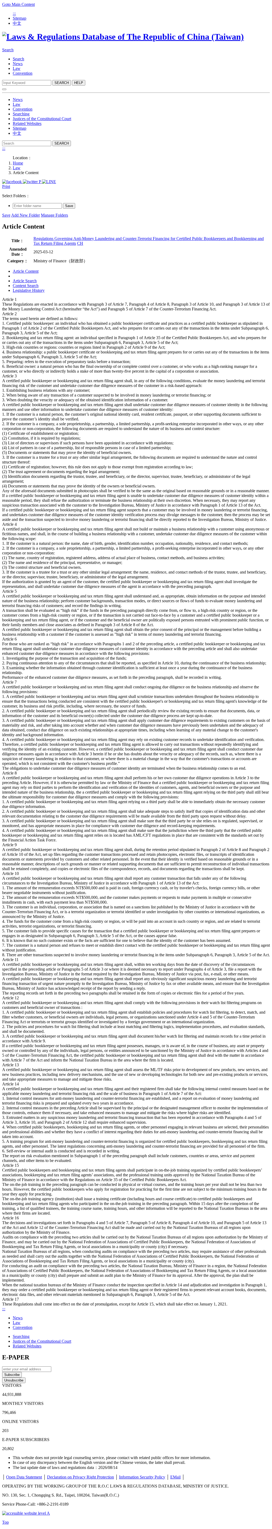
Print (6, 186)
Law (16, 68)
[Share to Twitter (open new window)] (31, 181)
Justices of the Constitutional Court (42, 118)
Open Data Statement (24, 1477)
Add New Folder (25, 215)
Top (5, 1522)
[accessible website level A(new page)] (26, 1513)
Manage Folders (54, 215)
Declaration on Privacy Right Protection (80, 1477)
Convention (22, 73)
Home (18, 163)
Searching (21, 114)
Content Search (26, 285)
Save (69, 206)
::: (14, 13)
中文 (17, 23)
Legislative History (29, 290)
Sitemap (19, 18)
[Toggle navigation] (4, 89)
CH (80, 243)
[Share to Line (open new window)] (49, 181)
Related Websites (27, 123)
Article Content (26, 271)
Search (8, 50)
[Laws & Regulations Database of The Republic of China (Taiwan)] (123, 36)
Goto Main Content (18, 4)
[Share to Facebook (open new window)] (12, 181)
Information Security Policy (142, 1477)
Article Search (25, 281)
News (18, 63)
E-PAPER (15, 1357)
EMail (175, 1477)
